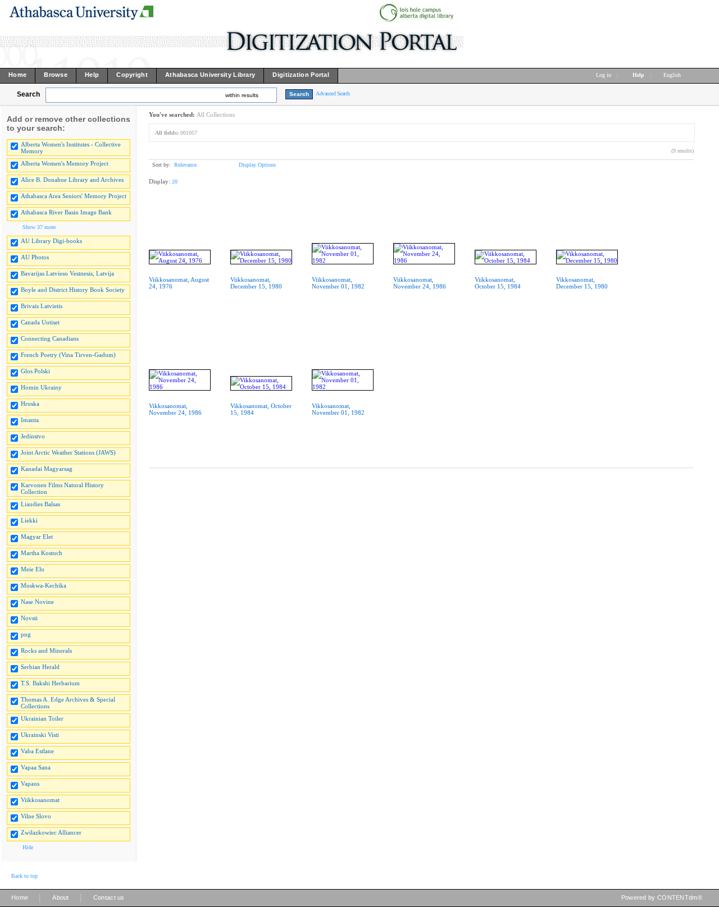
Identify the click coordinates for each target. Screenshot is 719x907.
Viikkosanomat (40, 799)
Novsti (29, 618)
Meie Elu (32, 569)
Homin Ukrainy (41, 387)
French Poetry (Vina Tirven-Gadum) (68, 354)
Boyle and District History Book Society (73, 289)
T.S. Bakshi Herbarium (50, 683)
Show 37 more (39, 227)
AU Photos (35, 257)
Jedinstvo (33, 436)
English (672, 75)
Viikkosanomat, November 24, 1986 (419, 283)
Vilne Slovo (36, 816)
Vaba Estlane (37, 751)
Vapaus (30, 783)
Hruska (30, 403)
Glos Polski (35, 371)
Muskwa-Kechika (43, 585)
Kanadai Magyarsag (46, 468)
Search (28, 94)
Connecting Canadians (50, 338)
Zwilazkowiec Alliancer (51, 832)
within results (241, 95)
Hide (27, 847)
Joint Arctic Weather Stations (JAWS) (68, 452)
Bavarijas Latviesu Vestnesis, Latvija (67, 273)
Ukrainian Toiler (42, 718)
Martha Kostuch (41, 552)
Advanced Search (333, 93)
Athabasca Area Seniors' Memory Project (73, 196)
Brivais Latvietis (41, 306)
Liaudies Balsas (40, 504)
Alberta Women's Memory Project (64, 163)
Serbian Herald (40, 666)
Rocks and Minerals (46, 650)
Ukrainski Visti (40, 734)
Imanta (30, 419)
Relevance (185, 165)
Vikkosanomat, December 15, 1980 (582, 283)
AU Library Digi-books (51, 240)
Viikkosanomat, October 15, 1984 (498, 283)
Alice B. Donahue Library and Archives (72, 179)
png (26, 634)
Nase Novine (37, 601)
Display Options (257, 165)
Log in (603, 75)
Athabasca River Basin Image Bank (66, 212)
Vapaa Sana (36, 767)
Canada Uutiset (40, 322)
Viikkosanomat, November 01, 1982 (338, 283)
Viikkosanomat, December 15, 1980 (256, 283)
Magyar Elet (37, 536)
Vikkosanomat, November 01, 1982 (338, 409)
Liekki (29, 520)
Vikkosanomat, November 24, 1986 (175, 409)
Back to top (24, 876)
